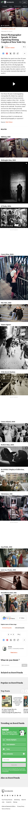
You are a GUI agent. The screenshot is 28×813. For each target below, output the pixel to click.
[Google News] (20, 795)
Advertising (17, 799)
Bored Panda (7, 790)
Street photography (7, 627)
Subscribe (14, 765)
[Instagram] (5, 795)
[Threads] (15, 795)
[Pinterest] (7, 795)
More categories (8, 753)
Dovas (6, 46)
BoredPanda (9, 2)
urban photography (19, 627)
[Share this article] (24, 53)
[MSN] (17, 795)
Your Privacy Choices (7, 799)
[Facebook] (2, 795)
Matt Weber (9, 122)
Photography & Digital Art (8, 28)
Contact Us (8, 802)
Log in (24, 2)
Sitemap (15, 802)
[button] (23, 691)
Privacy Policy (20, 806)
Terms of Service (6, 808)
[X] (10, 795)
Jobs (3, 802)
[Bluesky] (12, 795)
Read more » (14, 652)
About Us (24, 799)
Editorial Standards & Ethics (8, 806)
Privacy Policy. (6, 771)
